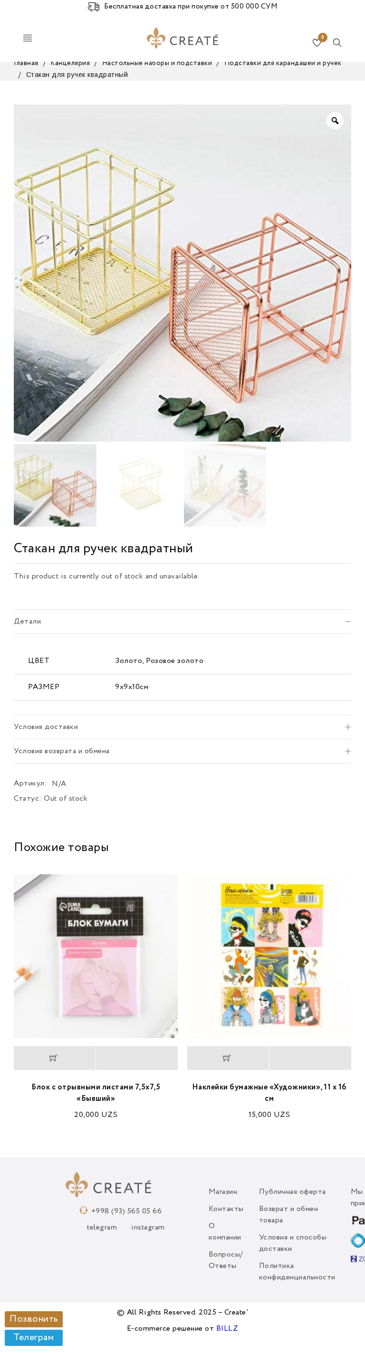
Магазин (223, 1192)
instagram (148, 1227)
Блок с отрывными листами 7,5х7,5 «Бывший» (95, 1093)
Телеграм (33, 1338)
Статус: (28, 799)
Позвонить (34, 1319)
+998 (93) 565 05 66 (126, 1211)
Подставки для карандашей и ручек (283, 63)
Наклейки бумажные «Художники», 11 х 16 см (269, 1093)
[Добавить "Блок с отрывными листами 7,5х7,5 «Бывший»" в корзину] (55, 1058)
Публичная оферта (292, 1192)
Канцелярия (70, 63)
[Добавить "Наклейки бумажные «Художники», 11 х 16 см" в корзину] (228, 1058)
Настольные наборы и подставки (157, 63)
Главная (26, 63)
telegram (102, 1227)
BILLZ (227, 1329)
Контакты (226, 1209)
